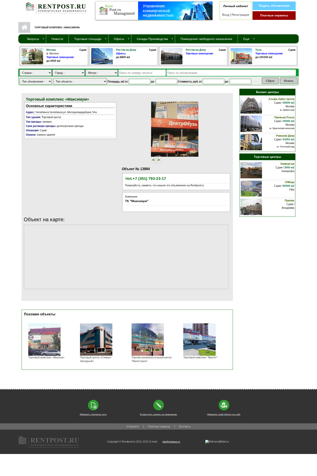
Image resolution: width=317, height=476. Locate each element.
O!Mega (289, 182)
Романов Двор (285, 135)
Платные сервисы (274, 15)
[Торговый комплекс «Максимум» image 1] (174, 120)
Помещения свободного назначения (206, 39)
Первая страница (24, 27)
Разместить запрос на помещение (158, 414)
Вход (225, 14)
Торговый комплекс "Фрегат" (200, 357)
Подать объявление (274, 5)
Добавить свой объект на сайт (223, 414)
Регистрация (240, 14)
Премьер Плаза (284, 117)
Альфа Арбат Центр (281, 99)
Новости (57, 39)
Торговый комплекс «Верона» (46, 357)
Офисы (121, 53)
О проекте (133, 426)
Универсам (287, 163)
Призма (289, 200)
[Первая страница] (54, 6)
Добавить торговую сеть (93, 414)
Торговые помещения (60, 57)
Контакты (185, 426)
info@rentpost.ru (171, 441)
